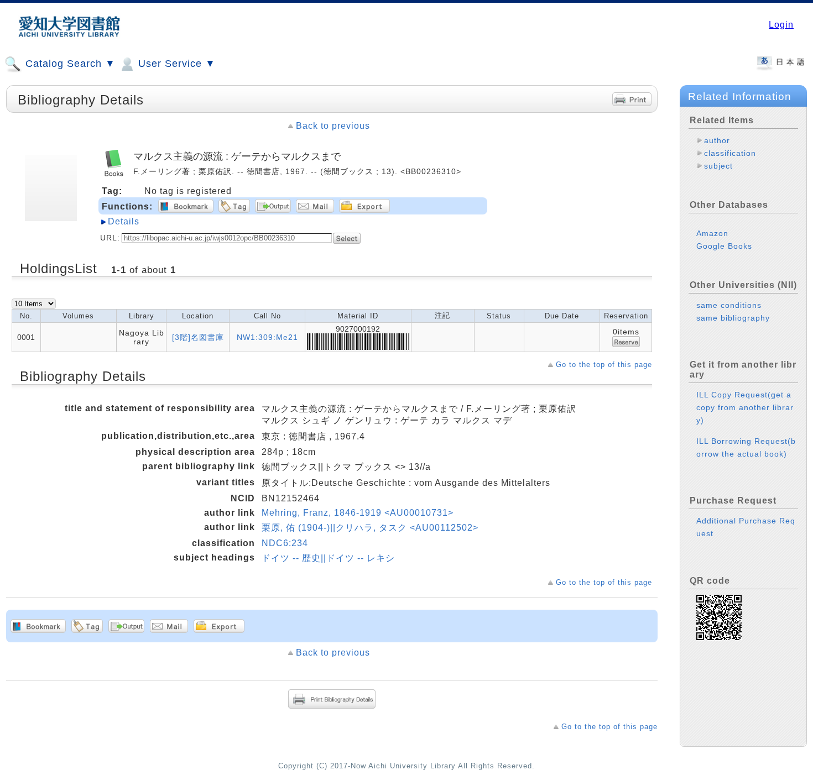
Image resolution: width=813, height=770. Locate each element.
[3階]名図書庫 (198, 337)
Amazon (712, 233)
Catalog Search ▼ (69, 63)
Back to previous (333, 125)
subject (718, 165)
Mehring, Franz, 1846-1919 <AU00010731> (358, 512)
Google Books (724, 246)
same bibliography (733, 317)
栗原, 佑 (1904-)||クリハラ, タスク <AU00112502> (370, 527)
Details (123, 221)
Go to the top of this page (604, 364)
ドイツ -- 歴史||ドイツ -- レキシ (328, 558)
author (717, 140)
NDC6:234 (285, 543)
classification (730, 153)
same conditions (729, 305)
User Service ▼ (175, 63)
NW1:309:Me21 (267, 337)
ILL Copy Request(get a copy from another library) (745, 407)
